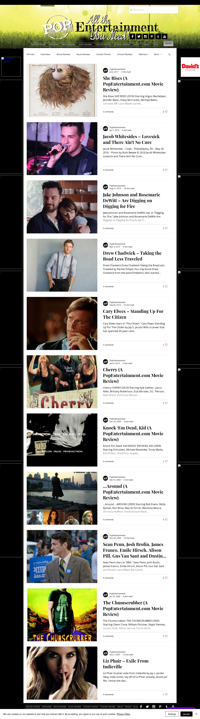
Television (143, 54)
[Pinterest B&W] (152, 36)
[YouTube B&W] (164, 36)
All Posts (30, 54)
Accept (186, 714)
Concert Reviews (124, 54)
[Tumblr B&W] (158, 36)
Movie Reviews (63, 54)
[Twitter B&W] (139, 36)
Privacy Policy (123, 714)
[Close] (196, 713)
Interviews (45, 54)
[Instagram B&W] (145, 36)
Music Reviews (83, 54)
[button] (169, 54)
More (156, 54)
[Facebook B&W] (132, 36)
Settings (172, 714)
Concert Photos (103, 54)
